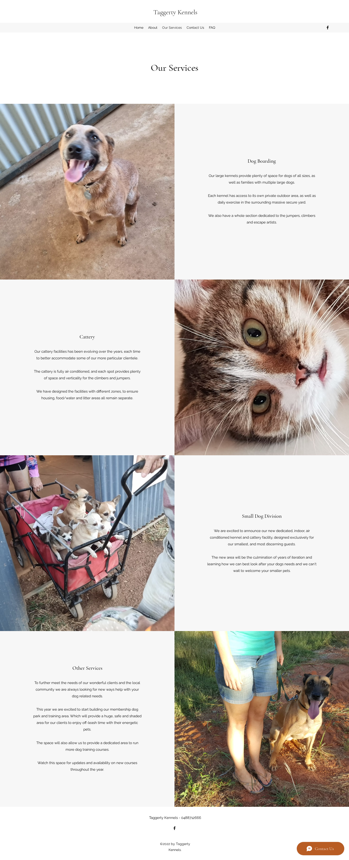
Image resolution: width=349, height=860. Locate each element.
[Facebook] (327, 27)
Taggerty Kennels (175, 12)
